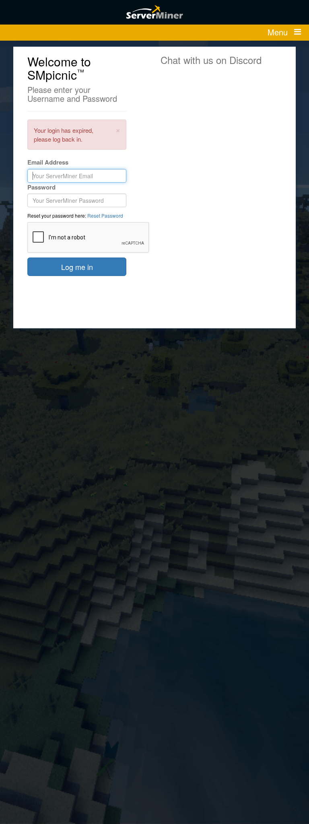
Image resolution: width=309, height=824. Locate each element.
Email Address (47, 162)
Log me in (77, 267)
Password (41, 187)
